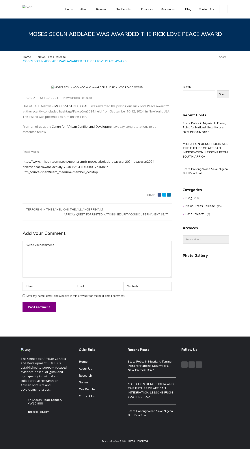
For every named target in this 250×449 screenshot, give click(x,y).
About (84, 9)
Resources (168, 9)
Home (69, 9)
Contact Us (206, 9)
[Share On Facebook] (159, 195)
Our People (123, 9)
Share (223, 57)
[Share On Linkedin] (169, 195)
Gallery (84, 382)
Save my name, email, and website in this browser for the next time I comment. (76, 296)
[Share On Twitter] (164, 195)
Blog (188, 9)
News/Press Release (77, 98)
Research (102, 9)
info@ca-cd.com (38, 412)
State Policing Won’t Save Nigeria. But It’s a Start (205, 171)
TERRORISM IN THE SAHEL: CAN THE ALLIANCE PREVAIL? (64, 209)
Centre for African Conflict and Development (83, 126)
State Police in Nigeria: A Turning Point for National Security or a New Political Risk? (204, 127)
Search (187, 87)
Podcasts (147, 9)
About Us (85, 369)
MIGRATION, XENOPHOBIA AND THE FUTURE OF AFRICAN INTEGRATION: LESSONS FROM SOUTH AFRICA (206, 150)
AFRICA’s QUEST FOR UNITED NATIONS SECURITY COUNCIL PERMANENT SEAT (116, 214)
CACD (31, 98)
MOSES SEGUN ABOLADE (72, 106)
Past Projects (195, 214)
